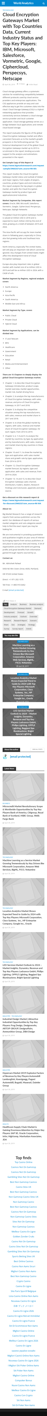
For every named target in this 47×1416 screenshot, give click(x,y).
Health (6, 1124)
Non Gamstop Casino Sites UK (23, 1196)
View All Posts (37, 749)
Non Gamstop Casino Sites (23, 1216)
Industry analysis (10, 616)
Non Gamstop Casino (23, 1201)
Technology (8, 10)
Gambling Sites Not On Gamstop (24, 1177)
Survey (6, 629)
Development (9, 612)
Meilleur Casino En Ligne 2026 (23, 1340)
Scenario (33, 621)
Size (12, 625)
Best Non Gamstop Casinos (23, 1182)
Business (23, 604)
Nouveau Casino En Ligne (23, 1301)
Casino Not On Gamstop (24, 1241)
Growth (30, 612)
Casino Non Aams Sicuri (23, 1266)
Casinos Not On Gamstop (23, 1167)
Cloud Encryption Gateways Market (17, 608)
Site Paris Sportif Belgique (23, 1291)
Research (7, 621)
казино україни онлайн (23, 1350)
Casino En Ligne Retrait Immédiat (23, 1316)
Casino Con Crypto (23, 1395)
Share (6, 625)
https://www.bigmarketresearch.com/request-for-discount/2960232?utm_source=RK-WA (23, 502)
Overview (33, 616)
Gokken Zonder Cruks (23, 1236)
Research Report (20, 621)
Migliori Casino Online (23, 1330)
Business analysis (36, 604)
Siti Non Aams (23, 1400)
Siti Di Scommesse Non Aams (23, 1325)
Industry (6, 1016)
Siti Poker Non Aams (24, 1370)
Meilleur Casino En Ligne (24, 1231)
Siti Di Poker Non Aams (23, 1405)
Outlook (23, 616)
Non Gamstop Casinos (24, 1226)
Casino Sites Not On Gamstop (23, 1246)
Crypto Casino (23, 1281)
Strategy (31, 625)
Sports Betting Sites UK (23, 1256)
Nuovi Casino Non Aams (23, 1385)
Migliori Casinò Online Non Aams (23, 1355)
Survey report (17, 629)
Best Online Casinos (23, 1261)
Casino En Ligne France (23, 1320)
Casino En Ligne (23, 1286)
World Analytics (23, 3)
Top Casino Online (23, 1162)
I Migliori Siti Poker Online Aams (23, 1365)
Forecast (21, 612)
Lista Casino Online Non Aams (23, 1296)
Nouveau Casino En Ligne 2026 (23, 1360)
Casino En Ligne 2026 (23, 1311)
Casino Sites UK (23, 1187)
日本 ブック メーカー (23, 1306)
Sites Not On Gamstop (23, 1221)
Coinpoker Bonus (23, 1380)
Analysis (13, 604)
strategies (21, 625)
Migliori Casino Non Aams (23, 1271)
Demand (37, 608)
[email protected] (20, 756)
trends (28, 629)
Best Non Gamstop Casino (23, 1276)
